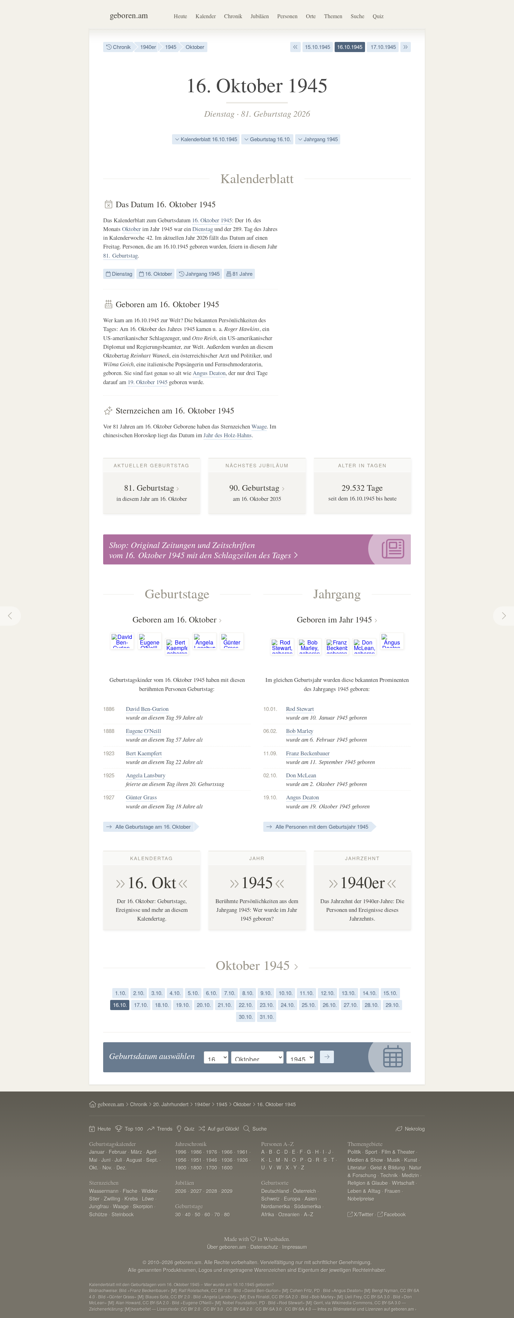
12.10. (328, 992)
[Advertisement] (358, 304)
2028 (211, 1190)
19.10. (183, 1004)
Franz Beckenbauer (308, 753)
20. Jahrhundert (170, 1104)
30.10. (246, 1016)
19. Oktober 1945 (147, 382)
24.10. (288, 1004)
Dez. (121, 1167)
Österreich (304, 1190)
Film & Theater (398, 1151)
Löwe (148, 1198)
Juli (118, 1159)
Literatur (357, 1167)
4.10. (175, 992)
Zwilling (112, 1198)
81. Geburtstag (120, 255)
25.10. (309, 1004)
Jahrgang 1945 (320, 139)
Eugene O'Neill (143, 731)
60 (207, 1214)
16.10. (120, 1004)
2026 (180, 1190)
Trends (164, 1128)
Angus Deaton (209, 373)
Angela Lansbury (145, 775)
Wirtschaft (403, 1182)
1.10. (120, 992)
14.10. (370, 992)
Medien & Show (365, 1159)
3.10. (157, 992)
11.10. (307, 992)
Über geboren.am (226, 1246)
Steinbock (123, 1214)
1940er (148, 46)
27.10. (351, 1004)
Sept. (152, 1159)
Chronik (233, 16)
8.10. (248, 992)
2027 (196, 1190)
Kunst (410, 1159)
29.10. (393, 1004)
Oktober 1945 (253, 965)
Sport (371, 1151)
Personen (287, 16)
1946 (211, 1159)
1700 (211, 1167)
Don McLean (301, 775)
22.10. (246, 1004)
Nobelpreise (361, 1198)
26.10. (330, 1004)
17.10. (141, 1004)
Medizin (410, 1175)
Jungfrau (99, 1206)
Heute (180, 16)
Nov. (107, 1167)
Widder (150, 1190)
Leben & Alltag (364, 1190)
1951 (196, 1159)
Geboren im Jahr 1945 (334, 619)
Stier (94, 1198)
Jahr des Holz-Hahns (228, 435)
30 (178, 1214)
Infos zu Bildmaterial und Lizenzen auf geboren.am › (366, 1309)
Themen (333, 16)
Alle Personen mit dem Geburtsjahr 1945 (321, 826)
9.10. (266, 992)
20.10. (204, 1004)
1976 (211, 1151)
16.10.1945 (349, 46)
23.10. (267, 1004)
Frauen (392, 1190)
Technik (389, 1175)
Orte (311, 16)
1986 (196, 1151)
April (151, 1151)
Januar (97, 1151)
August (134, 1159)
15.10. (390, 992)
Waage (259, 426)
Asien (311, 1198)
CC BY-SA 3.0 (269, 1309)
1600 (227, 1167)
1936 (227, 1159)
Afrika (267, 1214)
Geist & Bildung (387, 1167)
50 (197, 1214)
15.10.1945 (317, 46)
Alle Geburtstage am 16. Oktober (152, 826)
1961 (242, 1151)
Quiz (378, 16)
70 (217, 1214)
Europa (292, 1198)
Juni (105, 1159)
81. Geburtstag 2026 (275, 113)
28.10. (372, 1004)
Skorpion (143, 1206)
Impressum (294, 1246)
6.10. (211, 992)
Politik (354, 1151)
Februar (118, 1151)
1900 (180, 1167)
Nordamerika (275, 1206)
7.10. (229, 992)
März (136, 1151)
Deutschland (275, 1190)
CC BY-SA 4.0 (298, 1309)
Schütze (98, 1214)
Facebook (395, 1214)
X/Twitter (363, 1214)
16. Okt (151, 882)
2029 (227, 1190)
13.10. (349, 992)
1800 (196, 1167)
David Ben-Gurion (147, 709)
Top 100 (134, 1128)
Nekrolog (415, 1128)
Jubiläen (260, 16)
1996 (180, 1151)
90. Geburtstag (254, 487)
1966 (227, 1151)
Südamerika (307, 1206)
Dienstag (219, 113)
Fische (130, 1190)
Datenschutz (264, 1246)
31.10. (267, 1016)
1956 (180, 1159)
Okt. (93, 1167)
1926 (242, 1159)
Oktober (195, 46)
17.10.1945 (382, 46)
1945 (170, 46)
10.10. (286, 992)
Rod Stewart (300, 709)
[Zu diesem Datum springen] (327, 1057)
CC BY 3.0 (213, 1309)
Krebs (131, 1198)
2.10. (138, 992)
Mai (93, 1159)
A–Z (308, 1214)
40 (188, 1214)
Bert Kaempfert (144, 753)
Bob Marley (299, 731)
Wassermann (104, 1190)
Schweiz (270, 1198)
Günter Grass (141, 797)
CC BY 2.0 (190, 1309)
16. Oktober (205, 220)
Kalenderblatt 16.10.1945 (208, 139)
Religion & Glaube (368, 1182)
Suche (357, 16)
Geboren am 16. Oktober (174, 619)
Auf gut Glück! (223, 1128)
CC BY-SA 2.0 (239, 1309)
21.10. (225, 1004)
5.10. (193, 992)
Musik (393, 1159)
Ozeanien (289, 1214)
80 (227, 1214)
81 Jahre (241, 273)
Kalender (205, 16)
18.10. (162, 1004)
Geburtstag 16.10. (270, 139)
